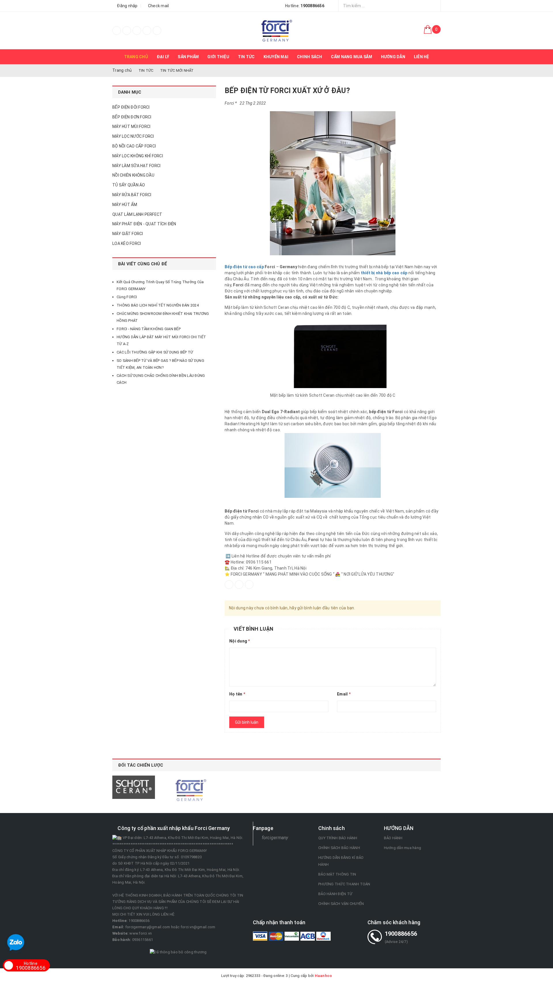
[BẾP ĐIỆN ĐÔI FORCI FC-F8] (276, 30)
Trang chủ (136, 56)
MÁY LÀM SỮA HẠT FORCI (136, 165)
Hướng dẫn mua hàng (402, 848)
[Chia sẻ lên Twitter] (239, 584)
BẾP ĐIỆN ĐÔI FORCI (131, 107)
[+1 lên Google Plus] (249, 584)
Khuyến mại (276, 56)
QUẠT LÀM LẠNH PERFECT (137, 214)
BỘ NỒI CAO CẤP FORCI (134, 146)
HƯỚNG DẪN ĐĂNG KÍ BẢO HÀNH (340, 861)
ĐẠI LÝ (163, 56)
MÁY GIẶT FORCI (127, 233)
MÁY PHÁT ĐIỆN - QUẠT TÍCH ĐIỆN (144, 224)
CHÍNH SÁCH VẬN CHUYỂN (341, 903)
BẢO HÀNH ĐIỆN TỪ (335, 894)
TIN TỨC (246, 56)
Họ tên (237, 694)
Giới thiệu (218, 56)
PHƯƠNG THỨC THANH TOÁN (344, 884)
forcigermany (275, 837)
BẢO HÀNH (393, 838)
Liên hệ (421, 56)
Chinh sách (309, 56)
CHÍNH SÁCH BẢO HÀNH (339, 848)
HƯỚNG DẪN (393, 56)
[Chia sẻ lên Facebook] (229, 584)
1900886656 (31, 966)
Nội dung (239, 641)
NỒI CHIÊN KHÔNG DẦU (133, 175)
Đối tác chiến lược (140, 765)
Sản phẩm (188, 56)
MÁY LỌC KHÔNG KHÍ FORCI (137, 156)
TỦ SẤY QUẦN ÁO (128, 185)
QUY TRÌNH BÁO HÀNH (337, 838)
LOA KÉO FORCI (126, 243)
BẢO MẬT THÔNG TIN (337, 874)
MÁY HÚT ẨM (124, 204)
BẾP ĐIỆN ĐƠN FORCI (131, 117)
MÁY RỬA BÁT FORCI (131, 194)
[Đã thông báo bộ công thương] (178, 952)
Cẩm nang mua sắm (351, 56)
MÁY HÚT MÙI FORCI (131, 126)
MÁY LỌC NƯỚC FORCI (133, 136)
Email (344, 694)
